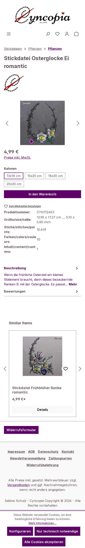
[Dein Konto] (67, 34)
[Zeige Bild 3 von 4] (46, 141)
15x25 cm (34, 176)
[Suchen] (48, 34)
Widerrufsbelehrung (42, 465)
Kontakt (68, 452)
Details (42, 410)
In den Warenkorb (42, 194)
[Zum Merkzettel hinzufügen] (66, 369)
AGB (31, 452)
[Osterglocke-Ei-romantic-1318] (42, 123)
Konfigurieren (20, 531)
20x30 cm (14, 184)
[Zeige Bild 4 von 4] (53, 141)
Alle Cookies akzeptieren (43, 542)
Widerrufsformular (21, 430)
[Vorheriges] (7, 122)
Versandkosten (18, 485)
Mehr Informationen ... (43, 523)
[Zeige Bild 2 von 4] (38, 141)
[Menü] (8, 34)
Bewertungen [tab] (15, 291)
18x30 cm (55, 176)
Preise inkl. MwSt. (17, 157)
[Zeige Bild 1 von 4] (31, 141)
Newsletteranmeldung (27, 458)
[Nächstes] (78, 122)
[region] (42, 123)
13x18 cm (14, 176)
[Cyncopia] (42, 83)
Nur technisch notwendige (57, 531)
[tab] (41, 276)
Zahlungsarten (60, 458)
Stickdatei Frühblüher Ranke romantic (36, 390)
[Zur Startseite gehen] (42, 16)
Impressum (16, 452)
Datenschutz (48, 452)
